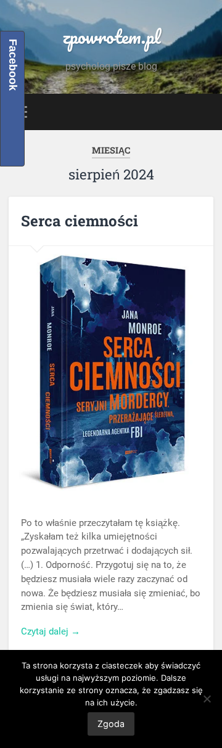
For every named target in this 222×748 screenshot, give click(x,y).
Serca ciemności (79, 221)
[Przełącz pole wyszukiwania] (203, 112)
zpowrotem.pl (111, 37)
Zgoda (111, 723)
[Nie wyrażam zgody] (206, 699)
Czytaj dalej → (50, 631)
